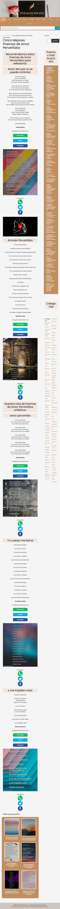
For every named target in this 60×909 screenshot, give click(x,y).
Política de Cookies (23, 906)
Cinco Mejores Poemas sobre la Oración (12, 865)
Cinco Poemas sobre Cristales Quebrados (29, 839)
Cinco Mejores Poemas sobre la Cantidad (28, 866)
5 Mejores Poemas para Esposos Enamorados (51, 237)
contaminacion (47, 429)
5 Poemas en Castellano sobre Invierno (50, 156)
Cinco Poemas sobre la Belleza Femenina (49, 79)
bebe (53, 380)
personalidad (47, 323)
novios (54, 462)
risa (46, 388)
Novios (44, 19)
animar (47, 423)
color (53, 352)
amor (9, 35)
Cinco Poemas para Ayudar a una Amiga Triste (51, 87)
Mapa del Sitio (44, 906)
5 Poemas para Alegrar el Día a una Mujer (50, 95)
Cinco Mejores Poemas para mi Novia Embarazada (51, 109)
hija (53, 416)
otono (53, 338)
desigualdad (47, 335)
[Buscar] (57, 28)
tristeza (54, 434)
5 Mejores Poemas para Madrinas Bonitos (51, 244)
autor (53, 390)
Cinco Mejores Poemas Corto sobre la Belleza (50, 198)
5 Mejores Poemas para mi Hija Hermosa (12, 892)
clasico (47, 467)
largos (54, 371)
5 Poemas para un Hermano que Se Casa (50, 142)
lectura (47, 373)
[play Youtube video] (20, 226)
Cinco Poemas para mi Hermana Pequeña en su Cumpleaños (51, 127)
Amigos (32, 19)
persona (54, 426)
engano (47, 391)
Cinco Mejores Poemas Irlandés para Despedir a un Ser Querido (51, 189)
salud (53, 340)
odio (46, 398)
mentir (47, 433)
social (47, 469)
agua (53, 383)
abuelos (54, 421)
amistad (54, 431)
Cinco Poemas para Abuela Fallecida (51, 149)
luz (52, 343)
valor (53, 359)
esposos (54, 407)
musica (47, 426)
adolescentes (54, 377)
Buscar (47, 35)
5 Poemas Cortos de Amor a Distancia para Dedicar (50, 229)
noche (54, 361)
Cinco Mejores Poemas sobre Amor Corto (50, 118)
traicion (47, 345)
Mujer (38, 19)
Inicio (3, 19)
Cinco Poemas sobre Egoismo (49, 170)
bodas (54, 398)
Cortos (51, 19)
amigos (54, 472)
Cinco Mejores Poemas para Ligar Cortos (51, 135)
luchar (47, 410)
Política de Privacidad (34, 906)
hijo (53, 419)
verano (47, 455)
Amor (9, 19)
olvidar (54, 333)
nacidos (47, 343)
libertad (54, 385)
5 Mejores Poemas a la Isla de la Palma (50, 222)
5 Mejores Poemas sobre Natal (50, 265)
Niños (30, 23)
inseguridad (47, 330)
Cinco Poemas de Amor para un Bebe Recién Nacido (50, 287)
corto (53, 465)
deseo (47, 450)
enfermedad (47, 406)
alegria (54, 345)
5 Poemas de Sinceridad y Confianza (50, 180)
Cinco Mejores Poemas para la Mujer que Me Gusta (51, 251)
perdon (47, 447)
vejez (46, 435)
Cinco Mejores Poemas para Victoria (51, 259)
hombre (54, 439)
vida (53, 457)
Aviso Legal (15, 906)
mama (54, 470)
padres (54, 455)
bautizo (47, 352)
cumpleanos (54, 447)
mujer (53, 467)
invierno (47, 452)
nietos (47, 460)
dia (53, 429)
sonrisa (47, 438)
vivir (46, 366)
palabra (54, 326)
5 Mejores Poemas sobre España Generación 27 (51, 207)
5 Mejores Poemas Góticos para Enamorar (50, 215)
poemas (54, 482)
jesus (46, 457)
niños (53, 460)
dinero (47, 327)
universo (47, 412)
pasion (47, 440)
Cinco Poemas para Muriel (51, 271)
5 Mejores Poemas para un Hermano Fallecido (29, 893)
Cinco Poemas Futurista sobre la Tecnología (50, 278)
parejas (54, 373)
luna (53, 395)
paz (53, 393)
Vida (57, 19)
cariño (47, 363)
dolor (46, 472)
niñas (53, 335)
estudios (54, 319)
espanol (54, 424)
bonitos (54, 388)
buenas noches (47, 475)
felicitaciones (54, 348)
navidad (54, 410)
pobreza (47, 396)
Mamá (25, 19)
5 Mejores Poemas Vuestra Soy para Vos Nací (50, 70)
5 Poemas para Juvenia (50, 175)
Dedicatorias (16, 19)
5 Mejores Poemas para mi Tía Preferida (51, 163)
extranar (47, 393)
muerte (54, 436)
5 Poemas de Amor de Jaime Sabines (11, 838)
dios (53, 400)
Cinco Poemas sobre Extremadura (50, 102)
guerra (54, 368)
